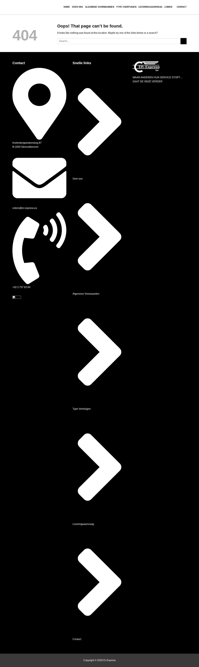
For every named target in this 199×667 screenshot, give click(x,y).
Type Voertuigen (126, 7)
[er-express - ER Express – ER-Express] (28, 7)
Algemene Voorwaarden (99, 7)
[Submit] (183, 41)
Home (67, 7)
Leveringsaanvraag (150, 7)
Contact (182, 7)
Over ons (77, 7)
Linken (168, 7)
